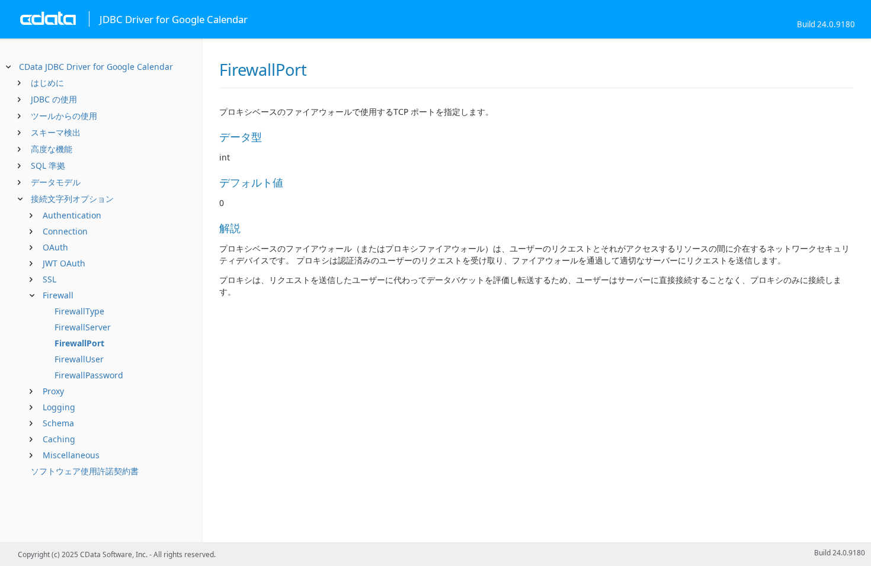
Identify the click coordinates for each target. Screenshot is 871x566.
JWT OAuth (64, 263)
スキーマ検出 (56, 132)
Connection (65, 231)
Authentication (72, 215)
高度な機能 (51, 149)
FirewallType (79, 311)
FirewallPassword (89, 375)
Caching (59, 439)
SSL (49, 279)
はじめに (47, 82)
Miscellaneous (71, 455)
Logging (59, 407)
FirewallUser (79, 359)
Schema (58, 423)
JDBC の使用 (54, 99)
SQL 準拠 (48, 165)
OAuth (55, 247)
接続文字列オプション (72, 198)
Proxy (53, 391)
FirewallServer (83, 327)
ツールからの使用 (64, 115)
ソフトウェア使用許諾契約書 (85, 471)
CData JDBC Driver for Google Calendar (96, 66)
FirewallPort (79, 343)
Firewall (58, 295)
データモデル (56, 182)
